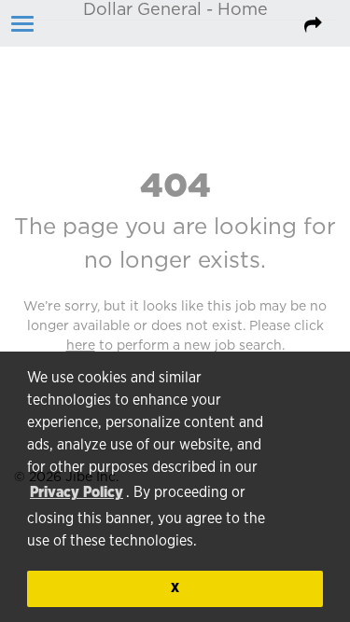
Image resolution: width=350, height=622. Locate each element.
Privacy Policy (76, 492)
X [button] (175, 588)
